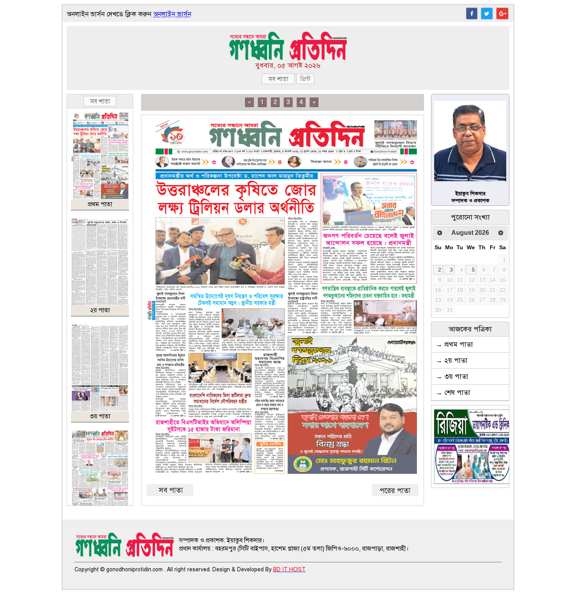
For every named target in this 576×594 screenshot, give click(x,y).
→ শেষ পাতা (452, 392)
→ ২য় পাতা (451, 360)
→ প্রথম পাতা (454, 344)
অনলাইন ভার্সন (172, 14)
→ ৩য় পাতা (451, 376)
